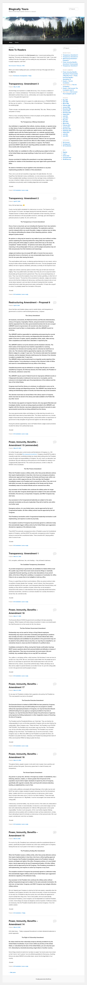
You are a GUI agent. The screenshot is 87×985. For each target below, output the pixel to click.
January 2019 (66, 111)
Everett (65, 81)
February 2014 (66, 125)
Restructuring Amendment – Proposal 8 (29, 302)
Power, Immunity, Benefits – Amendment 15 (70, 77)
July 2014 (65, 116)
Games (17, 42)
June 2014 (65, 118)
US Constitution (17, 190)
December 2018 (67, 112)
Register (65, 152)
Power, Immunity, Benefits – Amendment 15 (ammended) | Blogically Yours (70, 73)
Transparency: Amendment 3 (24, 83)
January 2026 (66, 107)
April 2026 (65, 101)
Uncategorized (23, 75)
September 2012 (67, 130)
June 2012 (65, 136)
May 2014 (65, 120)
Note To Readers (17, 49)
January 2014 (66, 127)
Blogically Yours (18, 9)
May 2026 (65, 100)
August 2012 (66, 132)
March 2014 (66, 123)
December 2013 (67, 129)
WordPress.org (67, 159)
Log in (64, 154)
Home (10, 42)
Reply (29, 75)
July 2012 (65, 134)
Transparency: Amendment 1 (24, 553)
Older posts (12, 972)
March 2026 (66, 103)
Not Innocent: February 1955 (17, 65)
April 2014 (65, 121)
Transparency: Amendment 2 (24, 198)
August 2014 (66, 114)
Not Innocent (16, 75)
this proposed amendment (29, 454)
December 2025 (67, 109)
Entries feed (66, 156)
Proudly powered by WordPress (43, 979)
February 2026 (66, 105)
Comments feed (67, 157)
